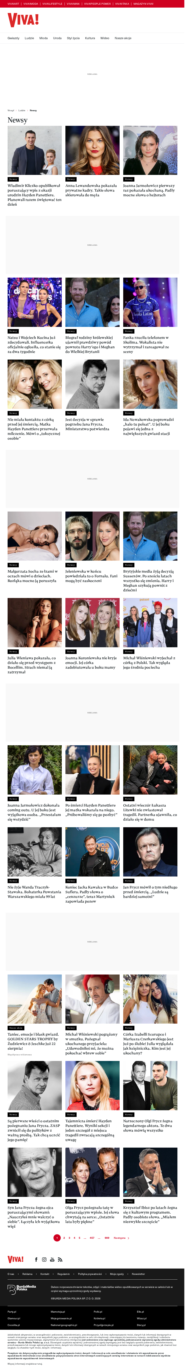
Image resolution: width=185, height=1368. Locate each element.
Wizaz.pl (142, 1318)
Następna (120, 1237)
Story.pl (141, 1325)
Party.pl (12, 1311)
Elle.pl (140, 1311)
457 (92, 1237)
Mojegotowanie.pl (61, 1318)
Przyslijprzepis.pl (103, 1325)
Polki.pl (98, 1311)
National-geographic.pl (64, 1325)
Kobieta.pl (99, 1318)
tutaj (39, 1363)
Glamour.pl (14, 1318)
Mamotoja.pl (58, 1311)
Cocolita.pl (14, 1325)
